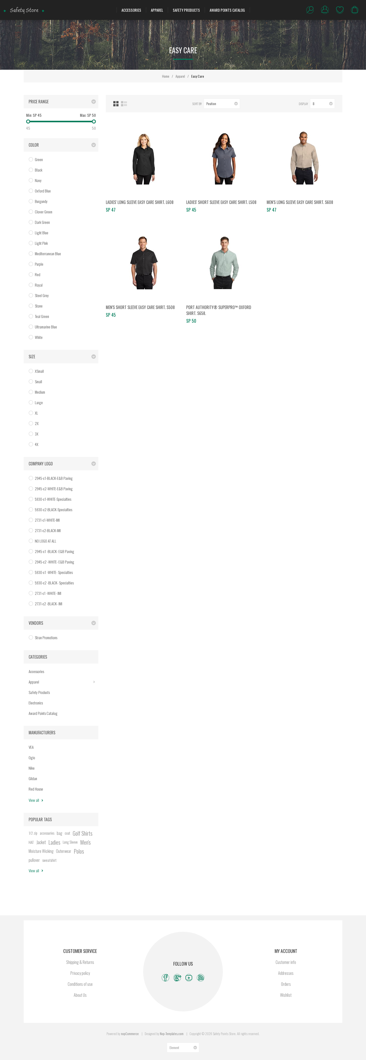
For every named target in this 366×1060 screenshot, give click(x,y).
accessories (47, 833)
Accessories (131, 10)
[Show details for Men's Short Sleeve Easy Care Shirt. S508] (144, 263)
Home (165, 76)
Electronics (36, 702)
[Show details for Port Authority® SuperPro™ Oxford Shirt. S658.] (224, 263)
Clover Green (43, 211)
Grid (116, 103)
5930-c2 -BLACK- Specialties (54, 582)
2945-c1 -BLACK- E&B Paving (54, 551)
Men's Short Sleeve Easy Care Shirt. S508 (140, 307)
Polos (79, 851)
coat (67, 833)
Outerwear (63, 851)
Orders (286, 984)
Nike (32, 768)
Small (38, 381)
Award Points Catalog (227, 10)
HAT (31, 842)
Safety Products (186, 10)
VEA (31, 747)
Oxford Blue (43, 190)
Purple (39, 264)
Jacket (41, 842)
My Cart (355, 10)
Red (37, 274)
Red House (36, 789)
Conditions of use (80, 984)
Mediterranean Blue (48, 253)
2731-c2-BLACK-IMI (48, 530)
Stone (39, 306)
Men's (85, 842)
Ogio (32, 757)
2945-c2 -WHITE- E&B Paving (54, 561)
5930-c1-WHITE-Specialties (53, 499)
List (124, 103)
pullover (34, 860)
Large (39, 402)
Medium (40, 392)
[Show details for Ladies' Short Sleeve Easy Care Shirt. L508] (224, 157)
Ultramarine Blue (46, 326)
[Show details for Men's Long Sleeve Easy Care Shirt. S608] (304, 157)
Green (39, 159)
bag (59, 833)
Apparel (157, 10)
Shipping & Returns (80, 962)
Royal (39, 285)
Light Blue (41, 232)
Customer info (286, 962)
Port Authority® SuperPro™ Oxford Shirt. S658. (218, 310)
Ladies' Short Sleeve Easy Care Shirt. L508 (221, 202)
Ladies (54, 842)
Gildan (33, 778)
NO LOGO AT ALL (45, 541)
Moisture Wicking (41, 851)
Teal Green (42, 316)
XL (36, 413)
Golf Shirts (82, 833)
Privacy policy (80, 973)
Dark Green (42, 222)
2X (37, 423)
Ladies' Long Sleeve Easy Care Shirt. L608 (140, 202)
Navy (38, 180)
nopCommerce (130, 1033)
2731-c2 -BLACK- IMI (48, 603)
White (39, 337)
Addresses (286, 973)
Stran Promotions (46, 637)
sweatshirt (49, 860)
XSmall (39, 371)
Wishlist (340, 10)
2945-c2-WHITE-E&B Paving (54, 488)
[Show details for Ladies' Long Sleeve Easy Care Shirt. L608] (144, 157)
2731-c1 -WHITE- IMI (48, 593)
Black (38, 170)
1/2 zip (33, 833)
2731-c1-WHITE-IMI (47, 520)
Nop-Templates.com (171, 1033)
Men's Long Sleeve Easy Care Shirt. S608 (300, 202)
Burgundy (41, 201)
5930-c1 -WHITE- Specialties (54, 572)
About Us (80, 995)
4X (36, 444)
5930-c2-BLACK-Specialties (53, 509)
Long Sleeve (70, 842)
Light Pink (41, 243)
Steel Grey (42, 295)
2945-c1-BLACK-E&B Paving (54, 478)
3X (36, 433)
